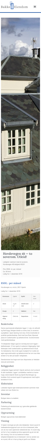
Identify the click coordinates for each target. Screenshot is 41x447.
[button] (35, 6)
